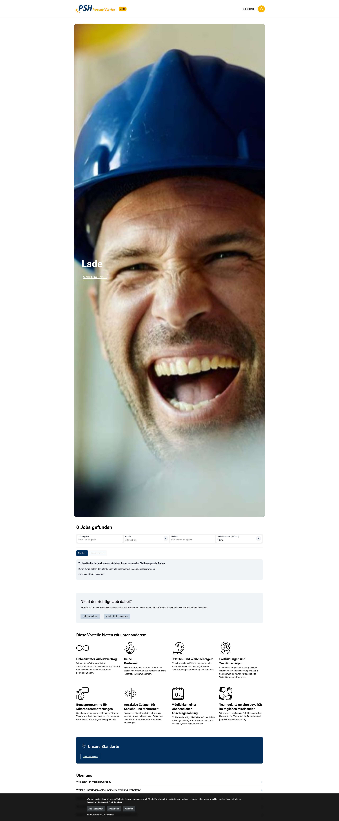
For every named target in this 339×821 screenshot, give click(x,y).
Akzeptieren (113, 808)
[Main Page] (95, 8)
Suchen (82, 553)
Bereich (128, 537)
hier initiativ (89, 574)
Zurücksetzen (98, 553)
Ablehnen (129, 808)
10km (220, 540)
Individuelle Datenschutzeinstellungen (100, 815)
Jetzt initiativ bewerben (117, 616)
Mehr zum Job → (95, 277)
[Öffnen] (166, 538)
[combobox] (97, 539)
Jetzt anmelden (90, 616)
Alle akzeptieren (95, 808)
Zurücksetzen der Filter (95, 569)
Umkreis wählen (228, 537)
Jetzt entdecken (90, 756)
